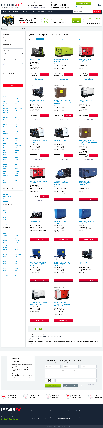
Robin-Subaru (18, 145)
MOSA (16, 126)
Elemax (5, 129)
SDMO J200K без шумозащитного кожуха (61, 182)
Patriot (16, 129)
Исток (16, 103)
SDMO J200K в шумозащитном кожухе (85, 182)
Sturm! (16, 157)
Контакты (51, 11)
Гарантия (90, 410)
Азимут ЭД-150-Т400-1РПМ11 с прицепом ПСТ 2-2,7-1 (38, 263)
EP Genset (5, 138)
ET (3, 145)
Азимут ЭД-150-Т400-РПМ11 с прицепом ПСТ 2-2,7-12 (63, 263)
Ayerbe (5, 103)
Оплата (33, 11)
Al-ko (4, 98)
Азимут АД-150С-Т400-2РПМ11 (87, 222)
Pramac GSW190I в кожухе (61, 60)
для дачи (5, 194)
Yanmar (16, 175)
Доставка (25, 11)
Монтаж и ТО (42, 11)
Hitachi (4, 180)
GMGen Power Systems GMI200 (38, 101)
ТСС (15, 166)
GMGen (5, 173)
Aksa (4, 96)
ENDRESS (5, 133)
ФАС (4, 150)
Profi (16, 133)
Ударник (17, 171)
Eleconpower (6, 126)
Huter (16, 96)
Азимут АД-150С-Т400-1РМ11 (63, 141)
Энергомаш (6, 136)
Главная (33, 410)
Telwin (16, 161)
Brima (4, 115)
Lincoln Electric (18, 119)
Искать (96, 11)
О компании (16, 11)
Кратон (16, 112)
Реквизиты (71, 410)
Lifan (16, 117)
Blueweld (5, 110)
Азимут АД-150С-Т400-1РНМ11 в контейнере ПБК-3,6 (88, 142)
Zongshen (17, 178)
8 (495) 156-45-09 (58, 5)
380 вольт (5, 201)
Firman (4, 152)
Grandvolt (5, 175)
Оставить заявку (83, 3)
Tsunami (17, 168)
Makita (16, 122)
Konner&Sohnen (18, 240)
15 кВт (4, 215)
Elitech (4, 131)
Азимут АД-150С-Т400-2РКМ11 (38, 182)
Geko (4, 161)
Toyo (16, 164)
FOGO (4, 154)
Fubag (4, 159)
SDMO (16, 147)
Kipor (16, 105)
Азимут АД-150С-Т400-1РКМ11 (87, 60)
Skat (16, 152)
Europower (5, 147)
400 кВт (5, 224)
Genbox (5, 164)
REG (16, 143)
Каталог (7, 11)
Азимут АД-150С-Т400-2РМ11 (38, 141)
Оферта (81, 410)
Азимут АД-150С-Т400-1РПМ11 (63, 222)
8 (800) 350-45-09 (35, 5)
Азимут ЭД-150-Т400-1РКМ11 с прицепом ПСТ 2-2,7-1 (62, 304)
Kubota (16, 115)
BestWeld (5, 108)
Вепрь (16, 173)
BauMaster (5, 105)
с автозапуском (7, 196)
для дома (5, 191)
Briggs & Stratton (7, 112)
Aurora (5, 101)
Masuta (16, 124)
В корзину (44, 74)
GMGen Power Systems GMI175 (87, 263)
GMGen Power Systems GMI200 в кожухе (87, 101)
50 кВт (4, 219)
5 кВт (4, 210)
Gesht (4, 171)
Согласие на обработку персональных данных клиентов (88, 386)
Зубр (16, 180)
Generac (5, 166)
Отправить (53, 385)
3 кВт (4, 208)
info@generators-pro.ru (84, 6)
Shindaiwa (17, 150)
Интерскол (17, 101)
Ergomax (5, 140)
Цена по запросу (63, 199)
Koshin (16, 110)
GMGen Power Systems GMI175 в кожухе (38, 303)
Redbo (16, 140)
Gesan (4, 168)
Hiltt (4, 178)
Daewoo (5, 119)
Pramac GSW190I (36, 60)
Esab (4, 143)
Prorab (16, 136)
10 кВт (4, 212)
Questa (16, 138)
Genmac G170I (35, 222)
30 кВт (4, 217)
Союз (16, 154)
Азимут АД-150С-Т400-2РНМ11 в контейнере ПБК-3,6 (63, 101)
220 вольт (5, 198)
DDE (4, 122)
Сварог (16, 159)
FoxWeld (5, 157)
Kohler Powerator (19, 108)
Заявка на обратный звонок (85, 417)
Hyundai (16, 98)
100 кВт (5, 221)
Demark (5, 124)
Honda (4, 182)
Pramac (16, 131)
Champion (5, 117)
